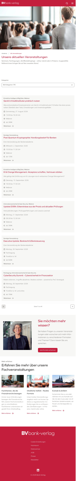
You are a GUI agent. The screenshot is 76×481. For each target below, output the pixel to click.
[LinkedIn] (38, 470)
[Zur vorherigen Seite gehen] (4, 307)
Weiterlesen (7, 126)
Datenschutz (35, 449)
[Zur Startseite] (10, 3)
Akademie (4, 53)
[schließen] (72, 3)
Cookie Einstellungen (38, 442)
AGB (32, 453)
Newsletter (35, 460)
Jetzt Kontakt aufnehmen (48, 350)
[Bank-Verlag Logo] (38, 433)
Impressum (35, 445)
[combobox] (38, 85)
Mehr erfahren (6, 413)
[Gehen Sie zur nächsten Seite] (72, 307)
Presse (33, 456)
